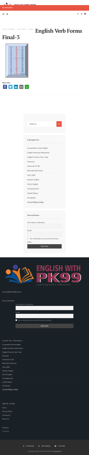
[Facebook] (77, 14)
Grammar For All (33, 166)
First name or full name (36, 222)
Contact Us (6, 415)
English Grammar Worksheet (38, 153)
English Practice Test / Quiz (37, 157)
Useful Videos (32, 193)
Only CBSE (31, 175)
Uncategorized (33, 189)
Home (4, 408)
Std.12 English (32, 184)
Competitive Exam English (37, 148)
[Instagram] (81, 14)
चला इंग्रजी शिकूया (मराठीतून (35, 202)
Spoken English (33, 180)
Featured (30, 162)
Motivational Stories (35, 171)
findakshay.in (57, 451)
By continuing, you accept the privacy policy (43, 240)
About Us (5, 419)
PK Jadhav (12, 29)
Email (29, 230)
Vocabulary (31, 198)
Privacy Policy (7, 411)
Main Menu (8, 8)
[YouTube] (85, 14)
